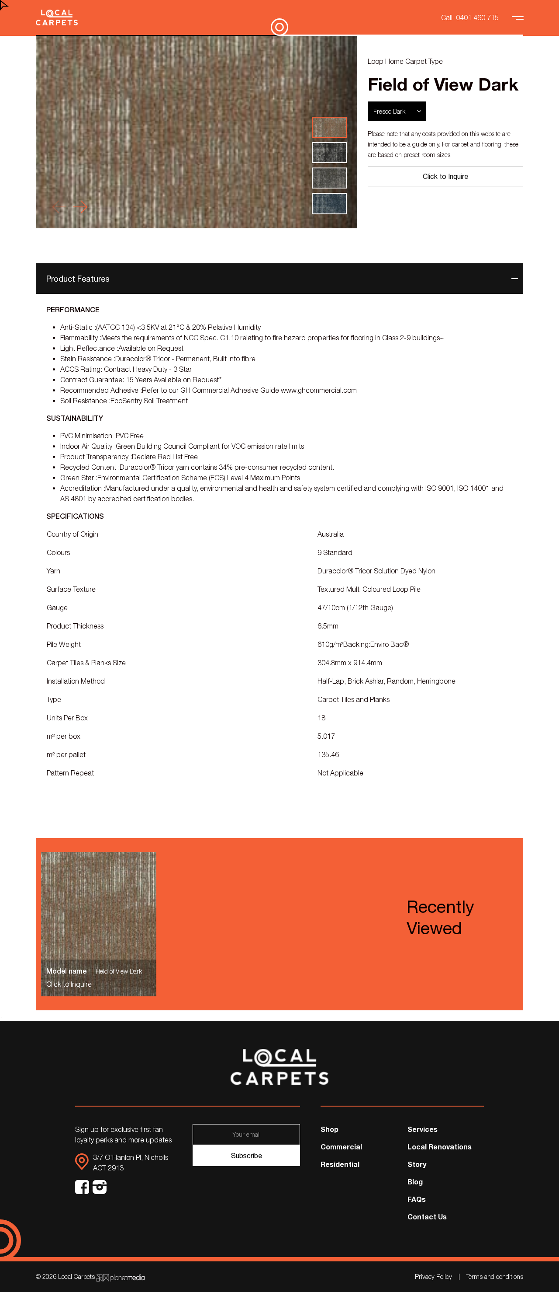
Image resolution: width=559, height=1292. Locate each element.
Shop (329, 1129)
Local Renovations (439, 1146)
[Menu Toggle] (518, 17)
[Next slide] (80, 206)
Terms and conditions (494, 1276)
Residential (340, 1164)
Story (416, 1164)
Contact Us (427, 1216)
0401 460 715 (477, 17)
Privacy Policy (433, 1276)
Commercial (341, 1146)
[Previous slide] (59, 206)
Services (422, 1129)
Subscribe (246, 1155)
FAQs (416, 1199)
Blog (415, 1181)
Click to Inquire (445, 176)
